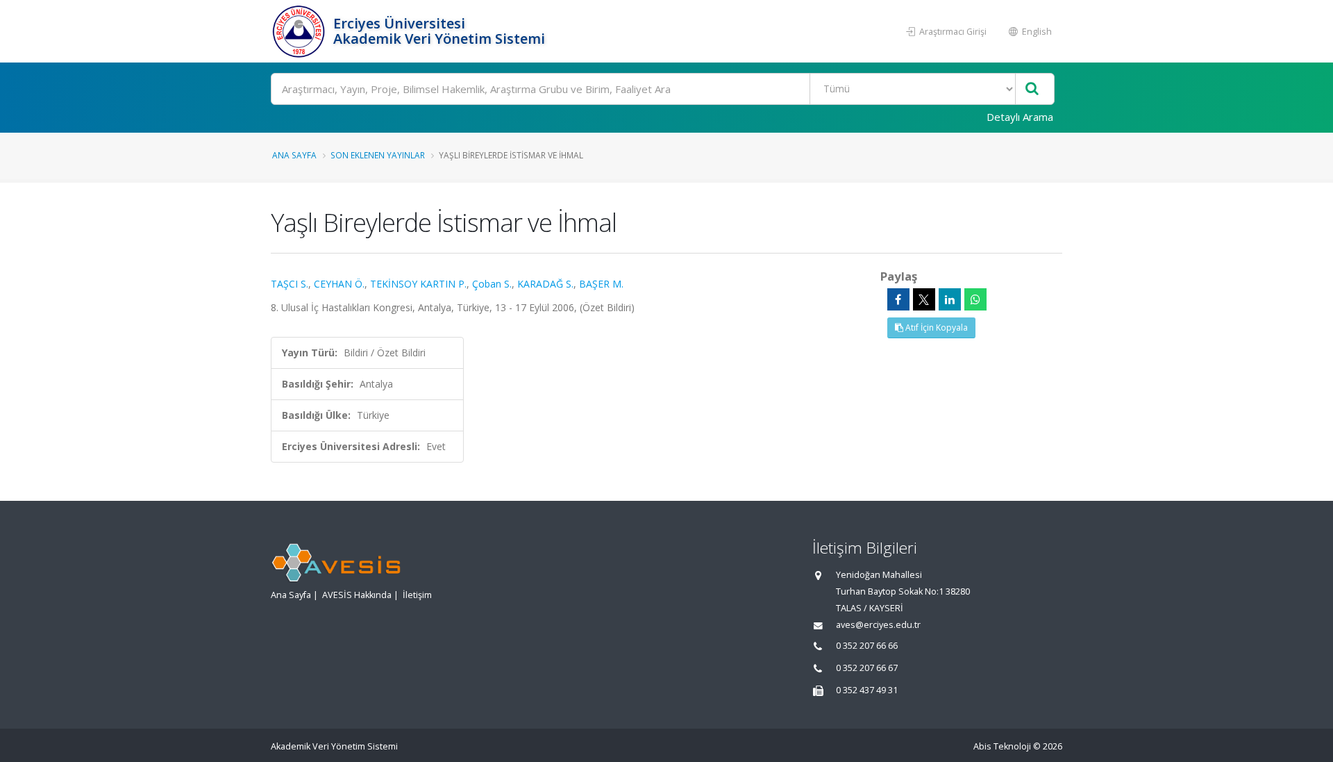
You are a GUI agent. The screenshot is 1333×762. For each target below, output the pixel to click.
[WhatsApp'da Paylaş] (975, 299)
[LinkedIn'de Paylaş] (950, 299)
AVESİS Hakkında (357, 595)
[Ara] (1032, 89)
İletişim (417, 595)
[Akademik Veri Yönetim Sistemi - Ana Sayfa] (300, 31)
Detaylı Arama (1020, 117)
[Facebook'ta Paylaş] (898, 299)
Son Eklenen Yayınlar (377, 154)
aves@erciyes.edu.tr (878, 625)
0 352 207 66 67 (867, 668)
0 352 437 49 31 (867, 690)
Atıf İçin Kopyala (935, 327)
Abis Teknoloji (1002, 746)
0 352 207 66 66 (867, 646)
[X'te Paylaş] (924, 299)
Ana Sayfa (294, 154)
